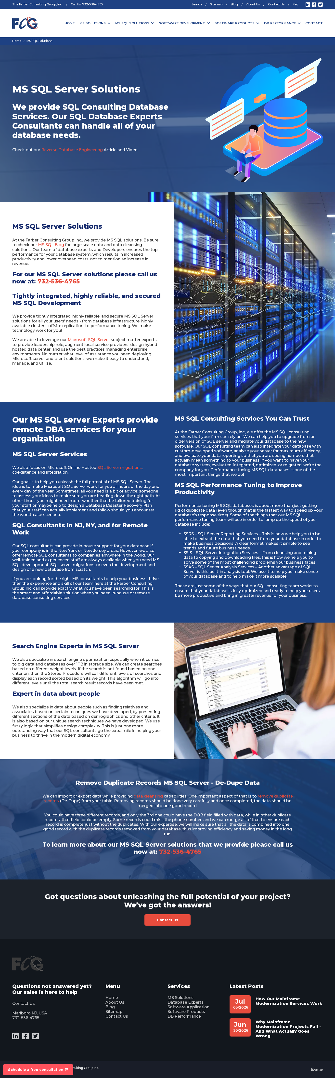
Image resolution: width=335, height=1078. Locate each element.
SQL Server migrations (119, 467)
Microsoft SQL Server (89, 339)
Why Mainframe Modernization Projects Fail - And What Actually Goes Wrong (288, 1029)
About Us (253, 4)
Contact (314, 23)
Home (69, 23)
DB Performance (280, 23)
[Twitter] (320, 4)
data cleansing (148, 796)
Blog (234, 4)
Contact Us (276, 4)
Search (197, 4)
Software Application (188, 1007)
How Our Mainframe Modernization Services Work (289, 1001)
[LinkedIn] (308, 4)
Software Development (182, 23)
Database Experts (186, 1002)
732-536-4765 (92, 4)
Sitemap (216, 4)
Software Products (235, 23)
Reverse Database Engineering (72, 149)
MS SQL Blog (51, 244)
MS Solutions (92, 23)
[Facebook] (314, 4)
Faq (295, 4)
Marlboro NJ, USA (29, 1013)
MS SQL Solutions (132, 23)
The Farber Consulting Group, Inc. (37, 4)
